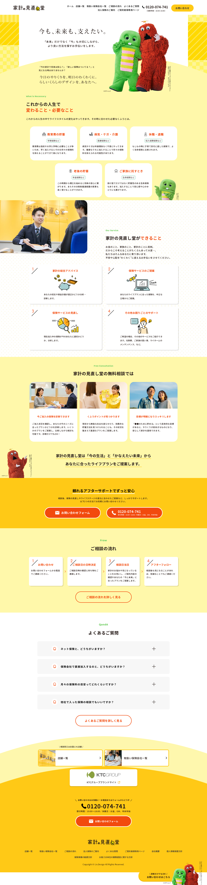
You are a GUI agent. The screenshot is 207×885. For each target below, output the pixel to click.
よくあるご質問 (131, 6)
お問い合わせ (182, 8)
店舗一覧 (80, 6)
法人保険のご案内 (106, 9)
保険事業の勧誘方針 (83, 857)
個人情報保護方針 (174, 851)
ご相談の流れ (115, 6)
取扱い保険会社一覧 (96, 6)
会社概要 (156, 851)
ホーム (70, 6)
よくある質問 (112, 851)
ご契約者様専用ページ (128, 9)
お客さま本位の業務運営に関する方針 (116, 857)
